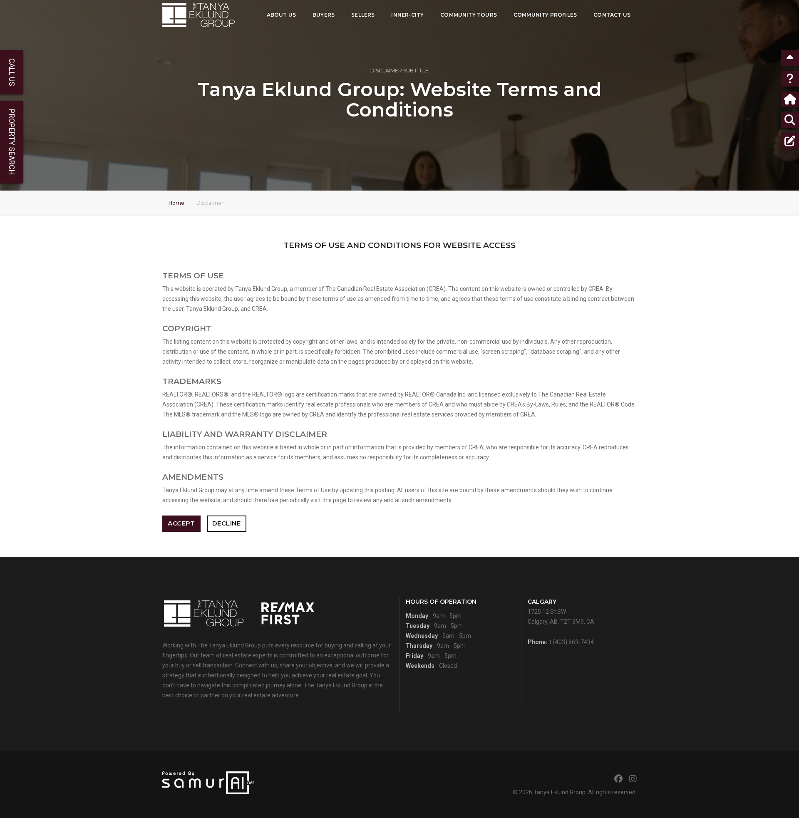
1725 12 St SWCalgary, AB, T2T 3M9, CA (561, 611)
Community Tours (468, 15)
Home (176, 203)
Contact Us (611, 15)
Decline (226, 523)
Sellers (363, 15)
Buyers (324, 15)
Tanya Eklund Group (559, 792)
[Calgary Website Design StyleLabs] (208, 782)
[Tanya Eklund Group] (198, 15)
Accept (181, 523)
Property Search (11, 142)
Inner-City (407, 15)
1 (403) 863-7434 (571, 642)
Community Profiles (545, 15)
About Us (281, 15)
